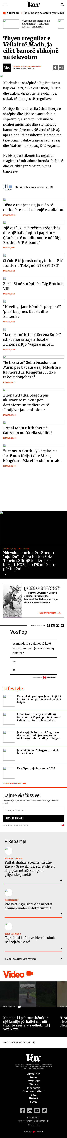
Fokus (33, 1077)
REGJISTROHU (14, 818)
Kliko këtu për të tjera (47, 613)
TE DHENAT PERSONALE (33, 1121)
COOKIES (33, 1125)
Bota (33, 1094)
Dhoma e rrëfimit (33, 1091)
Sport (33, 1101)
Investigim (33, 1080)
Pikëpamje (33, 1087)
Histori (33, 1098)
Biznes (33, 1084)
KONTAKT (33, 1117)
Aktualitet (33, 1073)
